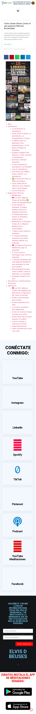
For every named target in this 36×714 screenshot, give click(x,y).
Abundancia (12, 126)
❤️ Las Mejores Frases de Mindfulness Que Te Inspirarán (21, 247)
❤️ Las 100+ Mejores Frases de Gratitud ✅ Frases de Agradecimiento (22, 200)
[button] (18, 10)
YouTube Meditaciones (17, 558)
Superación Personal (16, 193)
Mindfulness (16, 195)
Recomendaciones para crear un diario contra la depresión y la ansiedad (21, 271)
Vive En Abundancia (19, 169)
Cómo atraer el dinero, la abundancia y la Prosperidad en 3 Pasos (21, 135)
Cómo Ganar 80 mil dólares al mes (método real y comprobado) (21, 185)
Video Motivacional (19, 326)
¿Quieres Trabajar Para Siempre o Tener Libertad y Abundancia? (21, 155)
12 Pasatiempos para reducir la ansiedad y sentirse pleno (20, 216)
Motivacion (12, 286)
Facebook (18, 584)
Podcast (17, 531)
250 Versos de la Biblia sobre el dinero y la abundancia (20, 174)
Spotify (17, 454)
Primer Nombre (18, 627)
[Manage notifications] (31, 709)
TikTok (17, 479)
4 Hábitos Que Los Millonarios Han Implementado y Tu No (20, 143)
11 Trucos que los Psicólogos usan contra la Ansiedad (22, 254)
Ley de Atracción (18, 191)
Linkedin (17, 427)
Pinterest (17, 504)
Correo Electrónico (18, 634)
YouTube (17, 378)
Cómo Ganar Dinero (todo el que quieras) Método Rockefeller (17, 26)
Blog (9, 124)
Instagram (17, 402)
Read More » (8, 44)
